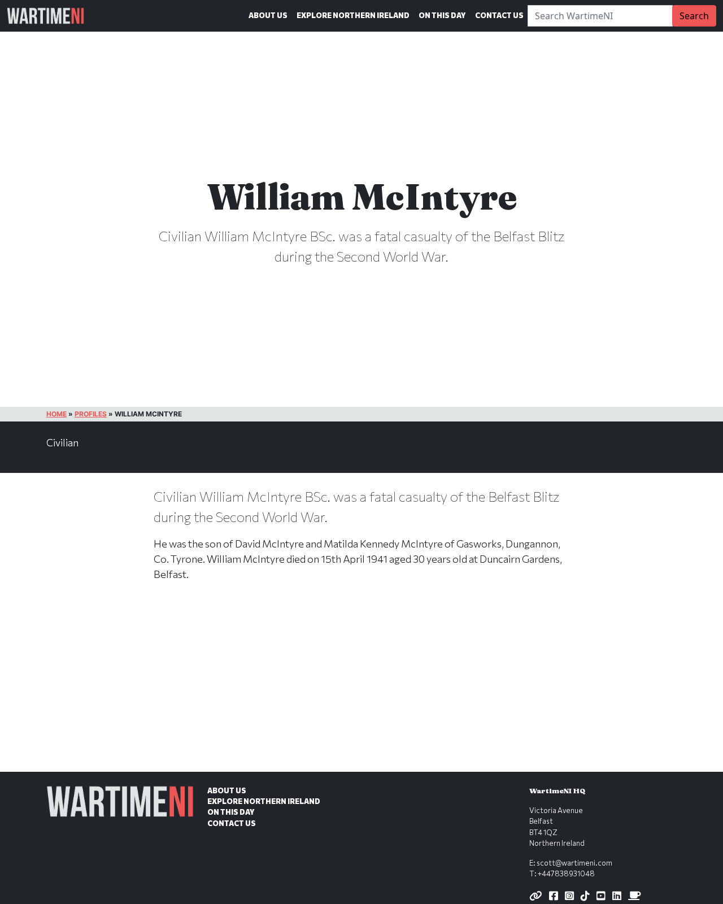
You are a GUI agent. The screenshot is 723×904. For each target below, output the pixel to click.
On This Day (442, 15)
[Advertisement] (361, 688)
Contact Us (499, 15)
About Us (268, 15)
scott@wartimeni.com (574, 862)
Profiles (91, 414)
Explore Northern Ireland (353, 15)
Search (694, 16)
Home (56, 414)
